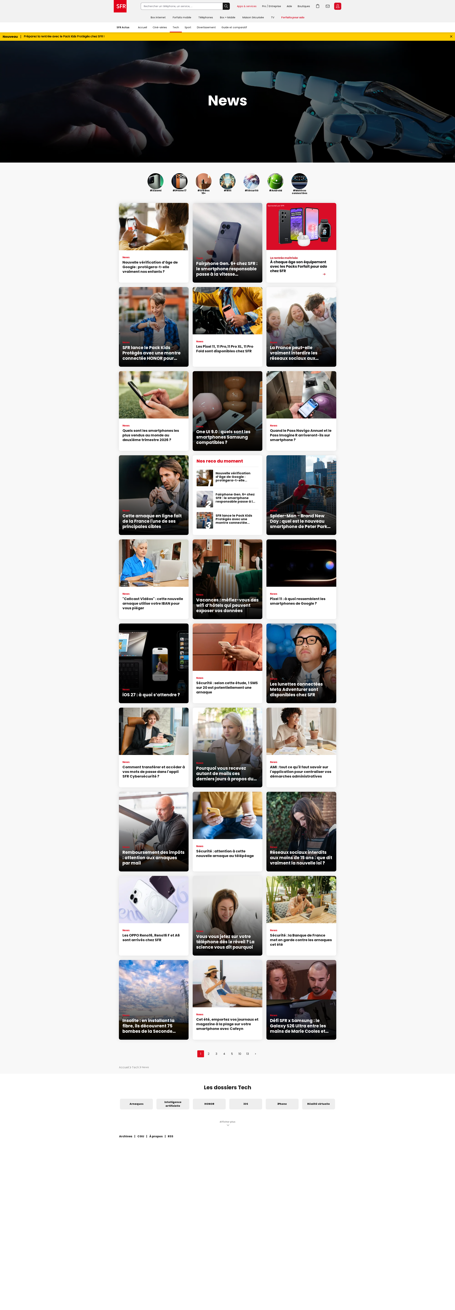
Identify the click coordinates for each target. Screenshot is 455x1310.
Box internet (158, 17)
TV (272, 17)
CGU (140, 1136)
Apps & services (246, 6)
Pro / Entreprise (271, 6)
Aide (289, 6)
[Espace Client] (337, 6)
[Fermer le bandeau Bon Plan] (451, 37)
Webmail (328, 6)
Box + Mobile (227, 17)
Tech (176, 27)
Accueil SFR (120, 6)
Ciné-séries (160, 27)
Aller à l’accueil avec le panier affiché (318, 6)
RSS (170, 1136)
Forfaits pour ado (292, 17)
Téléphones (205, 17)
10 (240, 1054)
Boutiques (304, 6)
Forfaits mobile (182, 17)
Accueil (142, 27)
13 (247, 1054)
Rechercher (226, 6)
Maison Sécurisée (253, 17)
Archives (125, 1136)
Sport (188, 27)
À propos (156, 1136)
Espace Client (338, 6)
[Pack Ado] (301, 243)
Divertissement (206, 27)
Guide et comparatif (234, 27)
